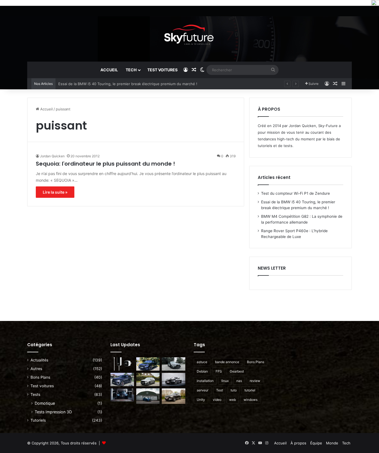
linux (225, 381)
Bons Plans (40, 377)
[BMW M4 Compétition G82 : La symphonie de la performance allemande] (173, 364)
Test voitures (162, 69)
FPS (219, 371)
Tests (35, 394)
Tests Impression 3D (53, 411)
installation (205, 381)
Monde (332, 443)
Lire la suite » (55, 192)
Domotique (45, 403)
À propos (298, 443)
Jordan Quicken (52, 156)
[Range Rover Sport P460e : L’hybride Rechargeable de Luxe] (122, 379)
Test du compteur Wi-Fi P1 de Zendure (295, 193)
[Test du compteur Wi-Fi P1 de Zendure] (122, 364)
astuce (202, 362)
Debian (202, 371)
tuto (234, 390)
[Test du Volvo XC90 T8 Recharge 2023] (173, 396)
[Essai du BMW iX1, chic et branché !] (148, 379)
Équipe (316, 443)
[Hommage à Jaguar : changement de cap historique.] (173, 379)
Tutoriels (38, 420)
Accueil (109, 69)
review (255, 381)
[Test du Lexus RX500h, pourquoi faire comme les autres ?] (148, 396)
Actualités (39, 360)
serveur (202, 390)
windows (250, 400)
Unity (201, 400)
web (232, 400)
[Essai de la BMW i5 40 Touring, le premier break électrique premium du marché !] (148, 364)
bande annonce (227, 362)
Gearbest (237, 371)
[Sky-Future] (189, 33)
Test (219, 390)
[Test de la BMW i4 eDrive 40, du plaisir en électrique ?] (122, 395)
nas (239, 381)
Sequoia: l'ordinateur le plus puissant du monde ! (105, 164)
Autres (36, 368)
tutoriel (249, 390)
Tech (131, 69)
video (217, 400)
